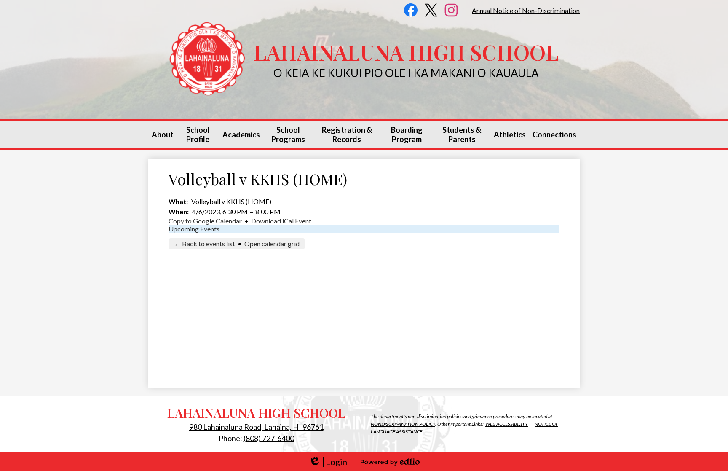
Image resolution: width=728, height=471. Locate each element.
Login (328, 462)
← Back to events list (204, 244)
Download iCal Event (281, 221)
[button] (162, 134)
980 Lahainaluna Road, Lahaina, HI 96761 (256, 426)
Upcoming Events (194, 229)
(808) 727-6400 (269, 438)
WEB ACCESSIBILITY (506, 424)
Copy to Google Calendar (205, 221)
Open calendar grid (272, 244)
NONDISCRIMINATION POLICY (403, 424)
